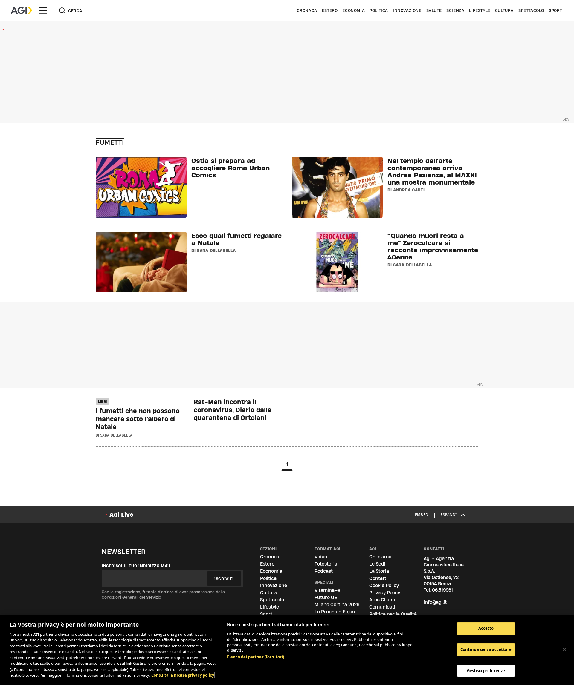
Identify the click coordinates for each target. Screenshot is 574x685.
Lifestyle (479, 10)
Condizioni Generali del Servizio (131, 597)
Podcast (324, 571)
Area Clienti (382, 600)
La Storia (379, 571)
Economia (353, 10)
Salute (434, 10)
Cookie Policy (384, 585)
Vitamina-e (327, 590)
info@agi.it (435, 602)
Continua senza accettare (486, 649)
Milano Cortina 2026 (337, 604)
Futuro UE (326, 597)
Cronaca (307, 10)
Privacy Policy (384, 592)
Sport (555, 10)
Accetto (486, 628)
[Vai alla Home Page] (21, 10)
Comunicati (382, 607)
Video (321, 557)
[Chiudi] (564, 649)
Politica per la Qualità (393, 614)
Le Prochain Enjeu (335, 612)
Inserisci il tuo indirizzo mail (136, 566)
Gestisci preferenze (486, 670)
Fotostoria (326, 564)
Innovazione (407, 10)
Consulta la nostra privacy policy (182, 675)
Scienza (455, 10)
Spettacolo (531, 10)
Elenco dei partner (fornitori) (255, 657)
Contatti (378, 578)
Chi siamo (380, 557)
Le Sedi (377, 564)
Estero (330, 10)
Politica (379, 10)
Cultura (504, 10)
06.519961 (442, 590)
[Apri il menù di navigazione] (43, 10)
